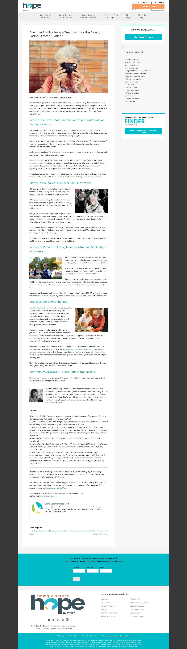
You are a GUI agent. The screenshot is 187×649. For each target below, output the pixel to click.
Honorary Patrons (108, 606)
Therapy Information (132, 99)
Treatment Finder (137, 616)
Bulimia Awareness (132, 68)
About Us (25, 10)
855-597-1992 (148, 6)
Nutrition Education (132, 82)
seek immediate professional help (54, 488)
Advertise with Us (108, 616)
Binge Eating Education (133, 62)
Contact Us (105, 602)
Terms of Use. (125, 636)
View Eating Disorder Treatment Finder (143, 131)
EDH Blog (128, 16)
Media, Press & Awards (139, 602)
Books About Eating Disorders (135, 73)
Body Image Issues (131, 65)
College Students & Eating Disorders (138, 71)
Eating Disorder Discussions (135, 76)
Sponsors (104, 609)
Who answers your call (157, 9)
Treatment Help (130, 101)
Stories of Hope (130, 96)
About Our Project (142, 16)
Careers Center (136, 613)
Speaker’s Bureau (137, 606)
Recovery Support (131, 87)
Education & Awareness (45, 16)
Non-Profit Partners (109, 613)
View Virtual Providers (143, 37)
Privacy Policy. (114, 636)
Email (102, 567)
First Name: (77, 567)
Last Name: (91, 567)
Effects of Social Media (133, 79)
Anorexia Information (132, 59)
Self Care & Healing (132, 93)
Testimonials (135, 599)
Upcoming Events (137, 609)
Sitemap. (105, 636)
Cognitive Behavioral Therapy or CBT (43, 308)
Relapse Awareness (132, 90)
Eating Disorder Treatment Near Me (88, 16)
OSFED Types (129, 85)
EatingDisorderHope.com (48, 496)
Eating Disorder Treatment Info (65, 16)
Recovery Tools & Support (111, 16)
